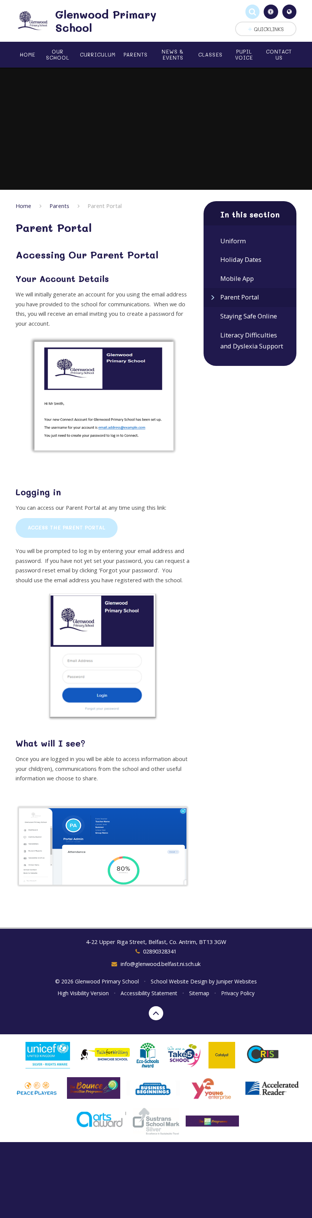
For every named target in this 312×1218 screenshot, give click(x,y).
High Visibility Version (83, 993)
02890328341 (159, 951)
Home (23, 206)
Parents (59, 206)
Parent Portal (105, 206)
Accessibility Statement (149, 993)
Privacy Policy (238, 993)
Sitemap (199, 993)
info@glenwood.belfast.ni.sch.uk (160, 963)
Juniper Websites (236, 981)
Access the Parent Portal (66, 528)
